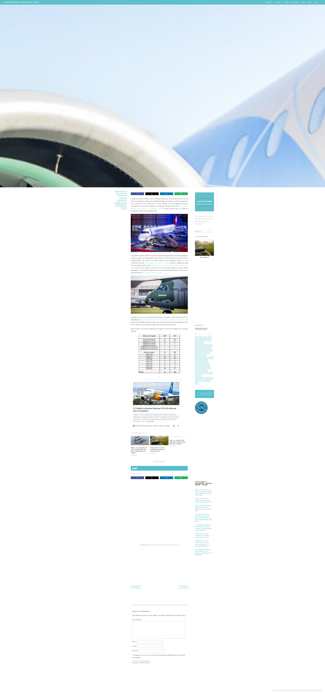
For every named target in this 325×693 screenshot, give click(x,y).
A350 (197, 343)
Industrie (268, 3)
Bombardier (199, 358)
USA (197, 383)
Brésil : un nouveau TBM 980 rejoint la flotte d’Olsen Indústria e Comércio (178, 442)
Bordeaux (205, 358)
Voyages (278, 3)
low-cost (198, 371)
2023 (205, 340)
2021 (197, 340)
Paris (211, 373)
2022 (201, 340)
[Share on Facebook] (137, 193)
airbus (201, 343)
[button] (204, 247)
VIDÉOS (310, 3)
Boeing (204, 355)
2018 (201, 338)
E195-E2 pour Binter (156, 273)
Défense (287, 3)
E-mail (134, 646)
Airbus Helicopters (200, 345)
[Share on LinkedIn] (166, 193)
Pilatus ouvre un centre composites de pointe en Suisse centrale (157, 449)
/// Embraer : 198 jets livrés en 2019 (138, 104)
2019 (115, 192)
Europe (197, 366)
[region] (204, 248)
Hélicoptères (295, 3)
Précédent (135, 587)
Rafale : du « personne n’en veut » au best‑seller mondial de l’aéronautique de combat (139, 450)
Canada (197, 360)
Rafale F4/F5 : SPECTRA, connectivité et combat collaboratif (202, 535)
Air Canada (209, 345)
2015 (197, 338)
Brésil (117, 203)
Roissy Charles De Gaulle (202, 378)
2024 (209, 340)
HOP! (197, 368)
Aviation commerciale (122, 195)
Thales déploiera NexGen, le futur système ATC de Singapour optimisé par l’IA (203, 551)
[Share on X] (152, 193)
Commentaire (137, 619)
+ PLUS (316, 3)
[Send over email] (181, 193)
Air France (198, 348)
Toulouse (198, 381)
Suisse (211, 378)
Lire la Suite (117, 113)
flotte (202, 366)
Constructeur (199, 363)
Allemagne (198, 350)
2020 (119, 192)
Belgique (198, 355)
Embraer (118, 206)
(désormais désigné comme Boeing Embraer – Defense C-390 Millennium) (163, 320)
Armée (197, 353)
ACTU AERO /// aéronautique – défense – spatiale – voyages (21, 2)
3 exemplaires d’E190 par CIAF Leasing (157, 263)
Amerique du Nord (207, 350)
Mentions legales (275, 690)
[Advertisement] (159, 499)
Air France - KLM (206, 348)
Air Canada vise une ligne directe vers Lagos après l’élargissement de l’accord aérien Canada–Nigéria (202, 517)
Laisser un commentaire (122, 199)
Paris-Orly (198, 376)
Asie (202, 353)
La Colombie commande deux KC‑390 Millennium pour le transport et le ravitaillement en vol (203, 527)
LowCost (204, 371)
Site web (134, 650)
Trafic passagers (206, 381)
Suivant (183, 587)
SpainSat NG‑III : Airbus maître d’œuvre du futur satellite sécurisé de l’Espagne (202, 543)
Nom (134, 641)
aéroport (207, 353)
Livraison (124, 208)
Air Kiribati (146, 273)
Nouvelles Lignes (200, 373)
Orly (207, 373)
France (207, 366)
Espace (303, 3)
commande (204, 360)
